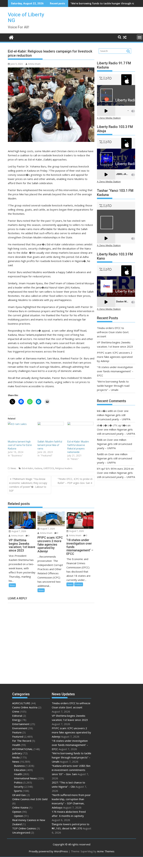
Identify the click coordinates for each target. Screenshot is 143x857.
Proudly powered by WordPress (48, 851)
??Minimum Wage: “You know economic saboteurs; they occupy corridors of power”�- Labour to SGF (28, 484)
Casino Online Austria (24, 707)
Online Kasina (20, 807)
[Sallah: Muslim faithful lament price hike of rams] (50, 429)
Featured (17, 736)
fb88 (100, 439)
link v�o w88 (105, 411)
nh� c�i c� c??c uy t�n (112, 425)
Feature (17, 732)
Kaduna (38, 468)
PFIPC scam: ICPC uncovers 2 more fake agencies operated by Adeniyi (115, 357)
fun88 (100, 454)
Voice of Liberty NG (26, 17)
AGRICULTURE (21, 703)
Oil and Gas (19, 795)
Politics (78, 584)
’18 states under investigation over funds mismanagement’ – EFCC (115, 371)
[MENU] (139, 37)
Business (19, 765)
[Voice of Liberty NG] (11, 37)
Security (19, 786)
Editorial (17, 715)
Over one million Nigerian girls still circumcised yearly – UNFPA (113, 415)
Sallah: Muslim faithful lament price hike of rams (49, 445)
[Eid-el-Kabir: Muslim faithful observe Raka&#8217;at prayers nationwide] (80, 429)
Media (16, 757)
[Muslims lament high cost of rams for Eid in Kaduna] (21, 429)
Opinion (16, 811)
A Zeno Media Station (109, 118)
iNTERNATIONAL (22, 749)
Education (20, 770)
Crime (15, 711)
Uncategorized (21, 832)
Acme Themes (105, 851)
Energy (16, 720)
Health (16, 745)
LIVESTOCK (48, 468)
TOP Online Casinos (24, 828)
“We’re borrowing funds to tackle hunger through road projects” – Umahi (113, 386)
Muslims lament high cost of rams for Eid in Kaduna (20, 445)
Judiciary (17, 753)
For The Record (21, 740)
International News (25, 778)
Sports (18, 790)
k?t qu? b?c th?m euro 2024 (113, 468)
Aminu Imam (34, 63)
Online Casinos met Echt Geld (29, 799)
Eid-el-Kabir (27, 468)
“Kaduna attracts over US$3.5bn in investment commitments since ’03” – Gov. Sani (71, 770)
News (13, 468)
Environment (19, 728)
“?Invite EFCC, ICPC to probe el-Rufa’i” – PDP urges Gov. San (75, 480)
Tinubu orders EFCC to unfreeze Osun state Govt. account (113, 332)
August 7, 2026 (18, 531)
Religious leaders (63, 468)
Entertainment (20, 724)
